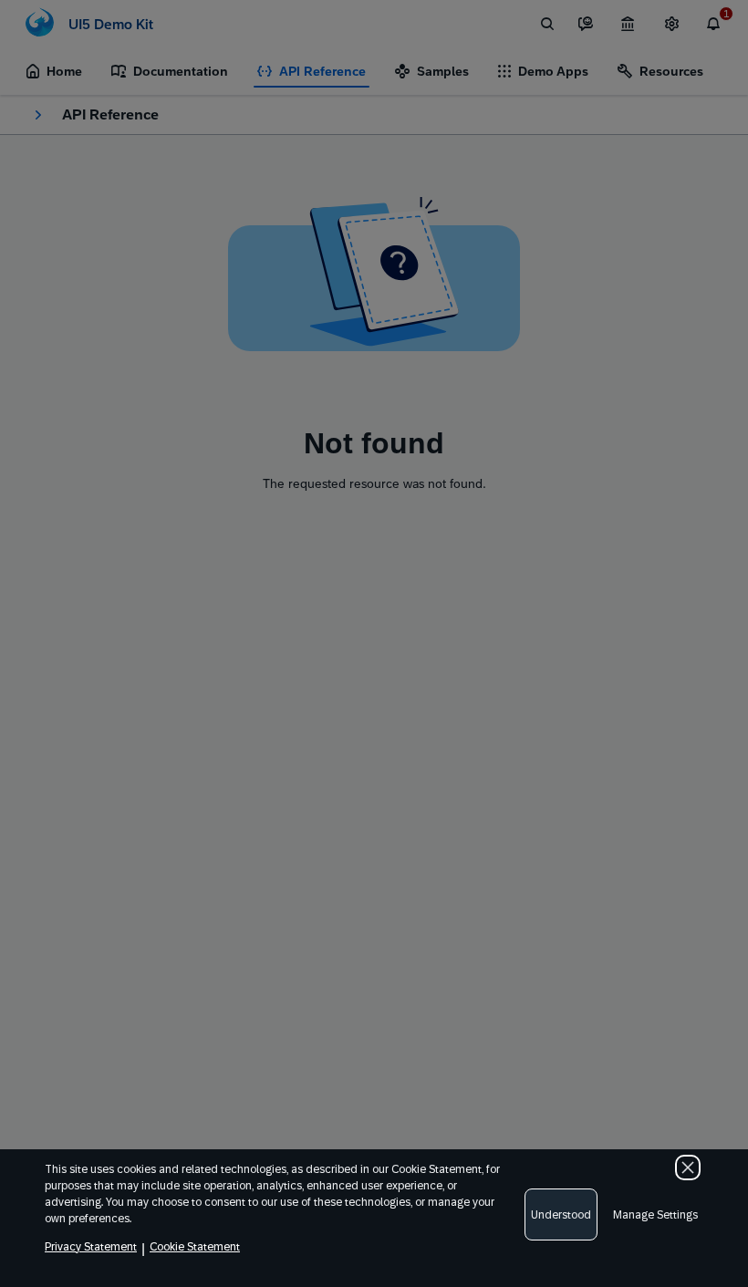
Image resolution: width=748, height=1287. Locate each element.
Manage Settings (655, 1215)
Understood (561, 1215)
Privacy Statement (91, 1246)
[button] (688, 1167)
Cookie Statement (195, 1246)
